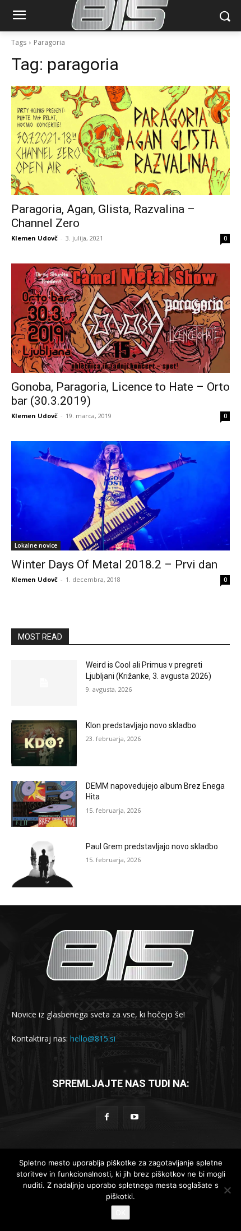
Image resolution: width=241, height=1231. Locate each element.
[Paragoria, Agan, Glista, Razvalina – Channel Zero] (120, 140)
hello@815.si (92, 1038)
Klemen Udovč (34, 238)
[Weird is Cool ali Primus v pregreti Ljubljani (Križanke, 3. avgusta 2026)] (44, 683)
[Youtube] (134, 1117)
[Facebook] (107, 1117)
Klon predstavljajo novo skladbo (141, 725)
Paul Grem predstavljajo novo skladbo (152, 846)
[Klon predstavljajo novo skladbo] (44, 743)
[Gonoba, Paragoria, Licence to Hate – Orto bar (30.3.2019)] (120, 318)
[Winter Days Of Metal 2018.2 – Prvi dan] (120, 495)
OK (120, 1212)
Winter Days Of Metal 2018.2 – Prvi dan (114, 564)
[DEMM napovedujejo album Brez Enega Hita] (44, 804)
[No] (227, 1190)
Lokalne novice (36, 545)
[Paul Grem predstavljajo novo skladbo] (44, 864)
